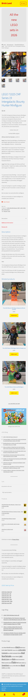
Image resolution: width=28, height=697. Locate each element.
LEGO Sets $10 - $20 (6, 593)
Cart (21, 693)
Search (14, 694)
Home (4, 44)
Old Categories (10, 44)
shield (23, 662)
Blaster (5, 211)
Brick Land (7, 3)
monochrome (21, 659)
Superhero (5, 665)
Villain (19, 665)
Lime (10, 659)
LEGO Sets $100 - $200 (7, 601)
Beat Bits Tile (13, 647)
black (18, 647)
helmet (17, 656)
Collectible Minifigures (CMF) (13, 208)
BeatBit (9, 647)
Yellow (9, 667)
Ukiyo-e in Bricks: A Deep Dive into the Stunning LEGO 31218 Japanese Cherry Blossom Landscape (14, 447)
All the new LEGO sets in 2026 (14, 25)
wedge (3, 667)
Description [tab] (4, 218)
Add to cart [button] (14, 354)
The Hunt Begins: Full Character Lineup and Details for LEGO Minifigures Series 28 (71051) (14, 440)
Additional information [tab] (7, 222)
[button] (24, 54)
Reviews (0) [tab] (4, 227)
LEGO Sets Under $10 (7, 592)
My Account (4, 694)
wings (6, 667)
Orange (9, 662)
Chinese (13, 650)
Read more (14, 315)
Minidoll (17, 659)
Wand (23, 665)
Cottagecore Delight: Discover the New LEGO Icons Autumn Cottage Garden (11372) (14, 451)
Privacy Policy (15, 539)
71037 (3, 647)
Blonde (24, 647)
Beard (5, 647)
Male (13, 659)
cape (5, 650)
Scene (20, 662)
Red (17, 662)
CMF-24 (16, 650)
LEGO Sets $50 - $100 (7, 599)
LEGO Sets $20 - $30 (6, 595)
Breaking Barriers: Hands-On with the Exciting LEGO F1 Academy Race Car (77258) (14, 444)
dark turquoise (13, 653)
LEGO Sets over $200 (7, 603)
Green (14, 656)
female (8, 656)
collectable (22, 650)
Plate (13, 662)
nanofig (6, 662)
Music (3, 662)
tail (12, 665)
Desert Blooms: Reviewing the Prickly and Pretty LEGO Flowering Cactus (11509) (14, 455)
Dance (9, 653)
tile (14, 665)
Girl (12, 656)
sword (10, 665)
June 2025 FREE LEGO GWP (14, 403)
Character (9, 650)
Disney (19, 653)
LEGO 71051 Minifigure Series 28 (10, 437)
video (16, 665)
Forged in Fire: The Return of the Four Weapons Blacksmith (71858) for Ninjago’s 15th (13, 467)
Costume (5, 653)
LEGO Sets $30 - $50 (6, 597)
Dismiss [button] (3, 690)
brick (3, 650)
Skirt (25, 662)
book (9, 211)
